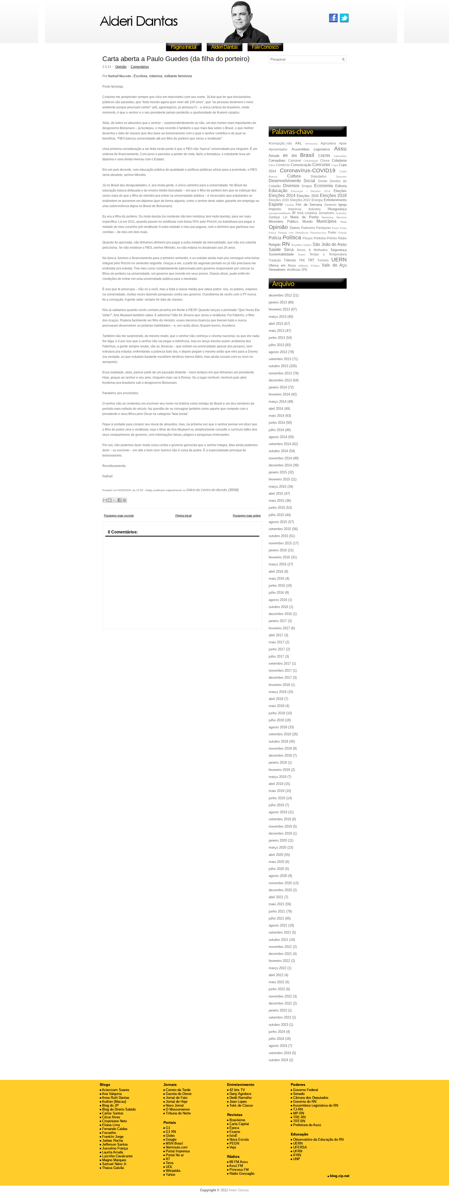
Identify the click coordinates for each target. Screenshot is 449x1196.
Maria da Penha (304, 217)
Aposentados (278, 149)
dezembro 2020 (280, 890)
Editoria (341, 186)
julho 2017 (276, 656)
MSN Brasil (174, 1143)
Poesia (342, 232)
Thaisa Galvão (112, 1168)
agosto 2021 (278, 925)
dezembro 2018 (280, 755)
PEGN (233, 1143)
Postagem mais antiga (247, 515)
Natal (343, 221)
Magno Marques (113, 1160)
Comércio (283, 165)
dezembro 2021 (280, 954)
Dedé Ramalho (240, 1098)
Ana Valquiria (111, 1094)
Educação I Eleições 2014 (310, 191)
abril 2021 (276, 897)
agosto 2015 (278, 522)
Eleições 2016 (307, 196)
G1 (167, 1128)
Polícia (275, 238)
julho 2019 (276, 805)
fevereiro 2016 (279, 557)
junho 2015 (277, 508)
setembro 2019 (280, 819)
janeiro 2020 (278, 840)
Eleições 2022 (300, 200)
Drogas (307, 186)
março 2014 (277, 402)
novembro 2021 (280, 947)
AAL (298, 143)
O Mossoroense (177, 1109)
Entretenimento (335, 200)
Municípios (326, 221)
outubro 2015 (278, 536)
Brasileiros (236, 1120)
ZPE (304, 269)
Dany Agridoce (239, 1094)
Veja (232, 1147)
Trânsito (290, 260)
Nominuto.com (176, 1147)
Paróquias (323, 227)
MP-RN (298, 1113)
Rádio (342, 238)
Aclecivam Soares (115, 1090)
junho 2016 (277, 585)
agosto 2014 (278, 437)
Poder (332, 232)
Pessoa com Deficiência (293, 232)
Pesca (272, 232)
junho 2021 (277, 911)
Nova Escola (238, 1139)
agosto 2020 (278, 876)
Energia (317, 200)
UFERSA (299, 1147)
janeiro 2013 (278, 302)
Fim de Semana (309, 205)
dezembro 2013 (280, 380)
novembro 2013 (280, 373)
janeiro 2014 (278, 387)
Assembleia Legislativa (311, 149)
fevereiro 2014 (279, 394)
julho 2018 (276, 720)
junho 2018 (277, 713)
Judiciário (341, 213)
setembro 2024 (280, 1053)
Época (233, 1128)
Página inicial (183, 515)
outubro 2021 (278, 940)
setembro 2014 (280, 444)
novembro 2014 (280, 458)
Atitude (274, 156)
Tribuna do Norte (178, 1113)
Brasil (307, 155)
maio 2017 (276, 642)
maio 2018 (276, 706)
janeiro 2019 (278, 762)
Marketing (327, 217)
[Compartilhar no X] (114, 500)
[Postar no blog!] (109, 500)
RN (286, 244)
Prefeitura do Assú (306, 1125)
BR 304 (290, 156)
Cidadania (339, 160)
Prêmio (332, 238)
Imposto (275, 209)
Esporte (276, 204)
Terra (169, 1163)
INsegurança (337, 209)
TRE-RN (299, 1117)
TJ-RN (297, 1109)
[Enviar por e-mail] (104, 500)
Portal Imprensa (177, 1151)
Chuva (324, 160)
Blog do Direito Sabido (118, 1109)
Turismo (323, 260)
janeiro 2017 (278, 621)
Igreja (342, 205)
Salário (307, 244)
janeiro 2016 (278, 550)
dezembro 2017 (280, 677)
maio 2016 (276, 578)
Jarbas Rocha (112, 1140)
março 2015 (277, 486)
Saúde (275, 249)
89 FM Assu (238, 1162)
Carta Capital (238, 1124)
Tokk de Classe (240, 1105)
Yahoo (170, 1175)
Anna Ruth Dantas (115, 1098)
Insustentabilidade (280, 213)
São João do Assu (330, 244)
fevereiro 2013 (279, 309)
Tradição (275, 260)
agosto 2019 (278, 812)
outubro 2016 (278, 607)
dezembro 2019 (280, 833)
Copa (335, 165)
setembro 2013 (280, 359)
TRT (311, 260)
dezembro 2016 (280, 614)
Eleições (340, 191)
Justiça (274, 217)
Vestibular (294, 269)
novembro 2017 (280, 670)
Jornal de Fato (176, 1098)
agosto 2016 (278, 600)
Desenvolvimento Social (292, 181)
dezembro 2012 (280, 295)
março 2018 (277, 692)
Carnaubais (277, 160)
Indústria (314, 209)
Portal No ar (174, 1155)
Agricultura (328, 143)
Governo (330, 204)
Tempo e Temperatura (328, 254)
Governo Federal (305, 1090)
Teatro (301, 254)
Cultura (294, 176)
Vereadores (277, 270)
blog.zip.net (339, 1176)
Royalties (296, 244)
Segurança (339, 250)
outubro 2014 (278, 451)
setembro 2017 (280, 663)
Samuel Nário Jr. (114, 1164)
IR (293, 213)
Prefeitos (320, 238)
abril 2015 (276, 493)
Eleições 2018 (333, 195)
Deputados (318, 176)
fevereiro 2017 (279, 628)
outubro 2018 (278, 741)
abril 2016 (276, 571)
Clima (272, 165)
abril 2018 (276, 699)
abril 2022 (276, 975)
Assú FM (235, 1166)
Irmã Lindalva (307, 213)
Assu (340, 148)
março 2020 (277, 847)
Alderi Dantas (239, 1190)
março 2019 (277, 777)
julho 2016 (276, 592)
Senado (298, 1094)
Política (292, 237)
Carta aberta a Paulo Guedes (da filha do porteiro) (176, 59)
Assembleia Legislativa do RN (315, 1105)
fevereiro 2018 (279, 685)
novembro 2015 (280, 543)
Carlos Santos (112, 1113)
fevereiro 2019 (279, 770)
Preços (308, 238)
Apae (343, 143)
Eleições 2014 (282, 195)
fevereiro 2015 (279, 479)
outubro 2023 (278, 1025)
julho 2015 (276, 515)
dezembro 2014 (280, 465)
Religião (275, 245)
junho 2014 (277, 423)
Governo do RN (304, 1102)
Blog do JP (110, 1105)
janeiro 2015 (278, 472)
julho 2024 (276, 1039)
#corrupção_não (280, 143)
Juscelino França (114, 1148)
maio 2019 (276, 791)
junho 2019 (277, 798)
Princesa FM (238, 1170)
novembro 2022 (280, 996)
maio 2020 (276, 862)
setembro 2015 (280, 529)
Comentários (140, 67)
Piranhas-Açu (318, 232)
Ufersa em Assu (282, 265)
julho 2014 (276, 430)
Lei (285, 217)
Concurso (321, 164)
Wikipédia (172, 1171)
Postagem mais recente (119, 515)
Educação (278, 190)
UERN (339, 259)
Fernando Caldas (114, 1129)
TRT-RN (298, 1121)
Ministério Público (283, 221)
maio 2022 (276, 982)
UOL (169, 1167)
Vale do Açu (334, 265)
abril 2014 (276, 409)
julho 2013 (276, 345)
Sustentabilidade (281, 254)
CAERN (324, 156)
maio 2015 (276, 501)
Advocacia (311, 143)
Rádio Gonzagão (241, 1173)
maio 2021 (276, 904)
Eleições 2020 (279, 200)
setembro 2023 (280, 1017)
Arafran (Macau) (113, 1102)
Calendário (340, 156)
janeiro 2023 (278, 1010)
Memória (341, 217)
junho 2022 (277, 989)
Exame (234, 1132)
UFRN (297, 1151)
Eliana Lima (110, 1125)
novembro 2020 (280, 883)
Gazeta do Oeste (178, 1094)
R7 (167, 1159)
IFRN (296, 1155)
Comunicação (301, 165)
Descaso (341, 176)
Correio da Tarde (177, 1090)
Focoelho (108, 1133)
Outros (295, 228)
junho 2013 (277, 338)
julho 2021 (276, 918)
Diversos (291, 185)
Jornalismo (326, 213)
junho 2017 (277, 649)
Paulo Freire (339, 228)
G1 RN (170, 1132)
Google (170, 1139)
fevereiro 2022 (279, 961)
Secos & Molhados (312, 250)
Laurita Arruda (112, 1152)
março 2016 (277, 564)
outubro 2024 (278, 1060)
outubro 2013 (278, 366)
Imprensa (294, 209)
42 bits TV (236, 1090)
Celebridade (310, 160)
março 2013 (277, 317)
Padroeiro (308, 227)
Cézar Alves (110, 1117)
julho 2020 (276, 869)
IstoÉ (232, 1136)
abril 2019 (276, 784)
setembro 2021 (280, 932)
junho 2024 (277, 1032)
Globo (170, 1136)
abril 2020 (276, 855)
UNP (296, 1159)
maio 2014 (276, 416)
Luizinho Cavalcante (117, 1156)
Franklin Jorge (112, 1137)
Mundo (307, 221)
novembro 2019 (280, 826)
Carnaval (294, 160)
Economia (323, 185)
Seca (289, 249)
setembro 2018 (280, 734)
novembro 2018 (280, 748)
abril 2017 (276, 635)
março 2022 (277, 968)
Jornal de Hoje (176, 1102)
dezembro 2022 (280, 1003)
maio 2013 (276, 331)
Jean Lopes (237, 1102)
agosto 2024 (278, 1046)
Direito (322, 181)
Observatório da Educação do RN (318, 1139)
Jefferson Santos (114, 1144)
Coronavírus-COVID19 (307, 170)
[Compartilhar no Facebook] (119, 500)
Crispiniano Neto (114, 1121)
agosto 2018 (278, 727)
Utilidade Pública (308, 265)
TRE (302, 260)
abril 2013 (276, 324)
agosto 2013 (278, 352)
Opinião (121, 67)
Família (289, 204)
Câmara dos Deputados (310, 1098)
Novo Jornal (174, 1105)
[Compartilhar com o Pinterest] (124, 500)
